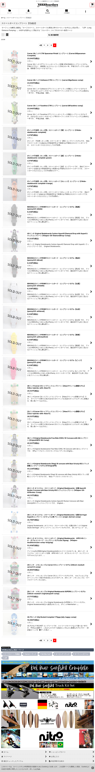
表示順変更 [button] (55, 35)
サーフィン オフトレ (82, 654)
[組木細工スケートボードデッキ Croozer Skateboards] (47, 719)
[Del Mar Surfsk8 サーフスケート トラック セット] (47, 689)
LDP (5, 658)
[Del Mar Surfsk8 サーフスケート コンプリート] (47, 670)
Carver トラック (30, 654)
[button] (3, 5)
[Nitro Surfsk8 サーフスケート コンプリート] (47, 738)
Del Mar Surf (46, 654)
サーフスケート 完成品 (12, 654)
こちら (38, 769)
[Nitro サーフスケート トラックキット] (71, 704)
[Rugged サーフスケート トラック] (24, 704)
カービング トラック (63, 654)
